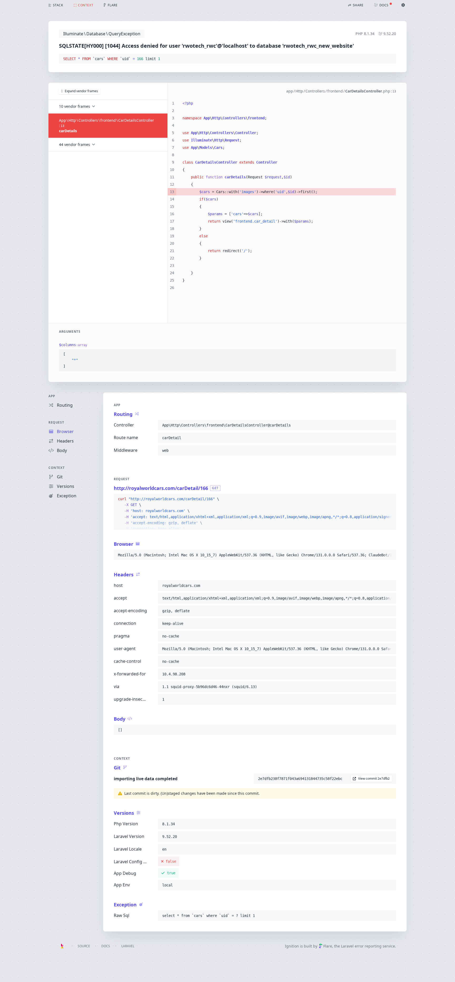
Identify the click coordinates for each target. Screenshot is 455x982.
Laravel (127, 946)
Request (56, 422)
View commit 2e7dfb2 (374, 778)
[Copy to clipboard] (390, 59)
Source (84, 946)
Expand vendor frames (81, 91)
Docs (105, 946)
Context (56, 467)
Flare (327, 946)
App (51, 396)
